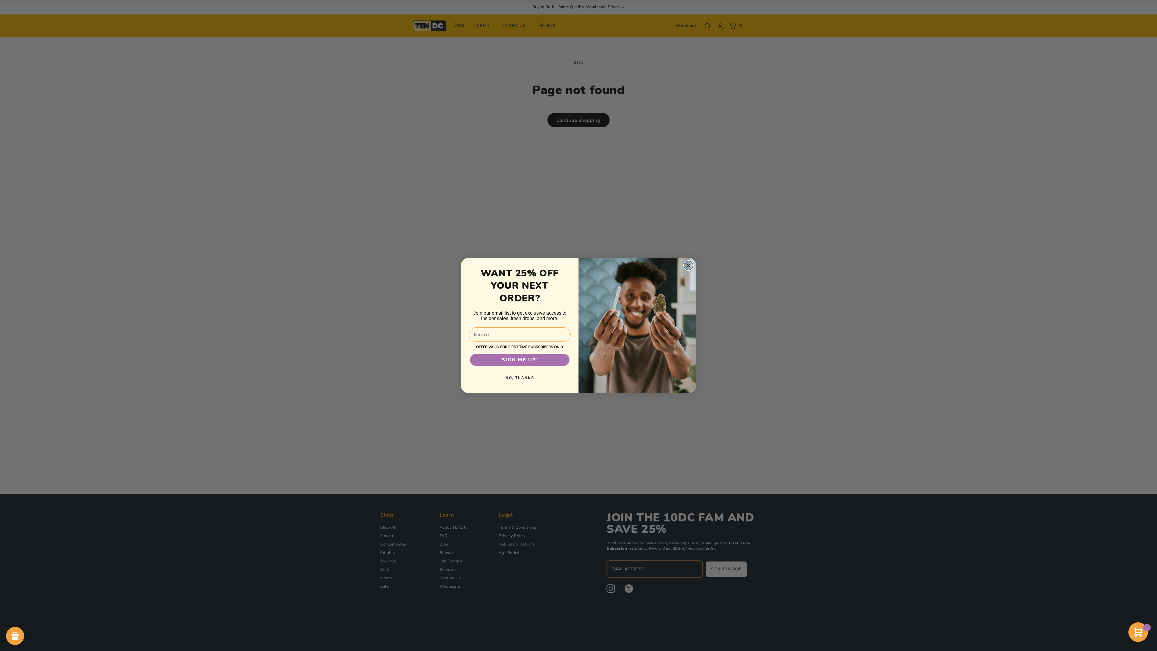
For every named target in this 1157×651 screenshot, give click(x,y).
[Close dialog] (688, 265)
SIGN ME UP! (520, 360)
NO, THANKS (520, 378)
